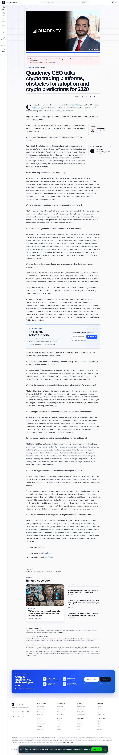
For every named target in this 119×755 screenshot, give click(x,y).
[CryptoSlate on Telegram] (28, 712)
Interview (41, 67)
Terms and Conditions (43, 737)
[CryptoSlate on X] (14, 712)
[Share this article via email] (98, 96)
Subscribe (105, 679)
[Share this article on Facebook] (86, 96)
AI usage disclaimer (57, 632)
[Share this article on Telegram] (90, 96)
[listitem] (29, 572)
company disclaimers (32, 655)
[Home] (26, 8)
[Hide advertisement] (105, 749)
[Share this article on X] (82, 96)
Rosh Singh (75, 105)
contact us (53, 62)
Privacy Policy (55, 737)
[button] (3, 50)
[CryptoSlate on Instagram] (18, 716)
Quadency (38, 108)
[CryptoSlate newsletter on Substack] (23, 712)
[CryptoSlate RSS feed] (23, 716)
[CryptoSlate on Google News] (18, 712)
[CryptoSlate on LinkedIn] (14, 716)
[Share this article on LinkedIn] (94, 96)
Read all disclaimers (68, 742)
